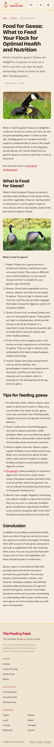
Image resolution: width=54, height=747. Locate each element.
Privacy (40, 742)
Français (6, 725)
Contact (47, 742)
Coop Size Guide (10, 697)
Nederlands (8, 730)
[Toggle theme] (41, 5)
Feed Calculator (10, 692)
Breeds (6, 679)
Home (5, 18)
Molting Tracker (9, 702)
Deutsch (31, 715)
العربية (5, 720)
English (6, 715)
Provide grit (12, 471)
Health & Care (9, 674)
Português (32, 725)
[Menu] (48, 5)
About (32, 742)
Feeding (6, 664)
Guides (13, 18)
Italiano (31, 720)
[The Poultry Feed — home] (13, 5)
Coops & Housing (10, 669)
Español (31, 730)
